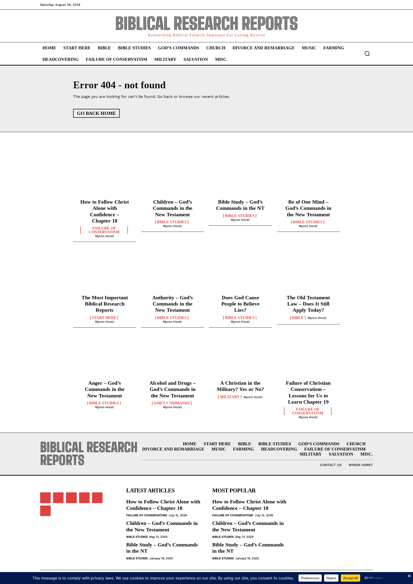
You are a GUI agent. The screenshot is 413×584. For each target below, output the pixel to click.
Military (230, 397)
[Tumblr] (97, 497)
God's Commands (172, 403)
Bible (298, 318)
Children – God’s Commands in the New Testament (172, 208)
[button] (367, 53)
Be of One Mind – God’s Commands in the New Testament (308, 208)
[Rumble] (84, 497)
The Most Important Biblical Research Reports (105, 304)
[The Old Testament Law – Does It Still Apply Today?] (308, 272)
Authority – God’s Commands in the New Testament (172, 304)
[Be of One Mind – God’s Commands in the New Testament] (308, 176)
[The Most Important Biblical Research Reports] (104, 272)
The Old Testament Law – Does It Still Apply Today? (308, 304)
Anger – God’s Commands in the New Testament (105, 389)
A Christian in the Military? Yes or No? (240, 386)
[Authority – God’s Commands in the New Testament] (172, 272)
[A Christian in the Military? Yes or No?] (240, 357)
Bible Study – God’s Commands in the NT (240, 205)
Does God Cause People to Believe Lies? (240, 304)
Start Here (104, 318)
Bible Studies (172, 222)
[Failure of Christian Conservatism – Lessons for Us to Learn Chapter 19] (308, 357)
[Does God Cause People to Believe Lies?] (240, 272)
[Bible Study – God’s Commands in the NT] (240, 176)
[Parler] (71, 497)
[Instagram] (58, 497)
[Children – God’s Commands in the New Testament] (172, 176)
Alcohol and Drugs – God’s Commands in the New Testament (172, 389)
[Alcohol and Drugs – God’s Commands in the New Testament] (172, 357)
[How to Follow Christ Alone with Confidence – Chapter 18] (104, 176)
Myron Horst (104, 236)
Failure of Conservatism (104, 230)
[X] (45, 511)
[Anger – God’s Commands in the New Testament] (104, 357)
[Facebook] (45, 497)
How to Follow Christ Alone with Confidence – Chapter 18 (163, 505)
